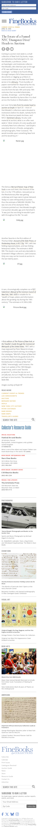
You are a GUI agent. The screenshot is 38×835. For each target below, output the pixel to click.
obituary (14, 82)
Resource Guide (7, 776)
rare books (7, 411)
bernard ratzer (9, 401)
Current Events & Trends (11, 27)
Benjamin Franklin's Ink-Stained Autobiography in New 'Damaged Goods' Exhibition (18, 592)
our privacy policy (14, 820)
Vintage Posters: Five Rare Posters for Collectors (18, 635)
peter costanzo (9, 409)
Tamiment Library (14, 118)
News (4, 771)
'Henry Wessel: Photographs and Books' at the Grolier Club (17, 532)
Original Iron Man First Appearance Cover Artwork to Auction (16, 639)
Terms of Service (9, 826)
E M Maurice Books (10, 472)
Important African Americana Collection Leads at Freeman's (18, 727)
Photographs (7, 500)
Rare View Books (9, 458)
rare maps (6, 414)
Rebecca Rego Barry (9, 30)
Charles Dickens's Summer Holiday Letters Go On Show (18, 583)
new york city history (12, 406)
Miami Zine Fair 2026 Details (11, 677)
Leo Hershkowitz (9, 396)
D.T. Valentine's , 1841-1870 (19, 292)
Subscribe (5, 757)
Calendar (5, 760)
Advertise (5, 782)
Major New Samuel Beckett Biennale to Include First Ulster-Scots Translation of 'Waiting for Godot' (18, 682)
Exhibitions (6, 551)
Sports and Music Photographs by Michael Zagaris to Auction (16, 537)
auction (5, 398)
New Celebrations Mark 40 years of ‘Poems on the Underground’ (18, 688)
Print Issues (6, 762)
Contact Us (5, 779)
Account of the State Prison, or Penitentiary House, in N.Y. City (19, 242)
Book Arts (6, 646)
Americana (6, 695)
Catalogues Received (9, 765)
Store (3, 773)
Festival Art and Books (11, 437)
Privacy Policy (32, 825)
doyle (4, 404)
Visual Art (6, 599)
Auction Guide (7, 768)
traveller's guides (10, 416)
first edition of (18, 344)
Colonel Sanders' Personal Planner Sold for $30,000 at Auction (17, 736)
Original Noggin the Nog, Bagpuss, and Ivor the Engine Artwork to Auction (17, 631)
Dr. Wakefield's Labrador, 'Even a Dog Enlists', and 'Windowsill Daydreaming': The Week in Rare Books (19, 543)
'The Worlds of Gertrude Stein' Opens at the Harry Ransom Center (17, 587)
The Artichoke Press (10, 483)
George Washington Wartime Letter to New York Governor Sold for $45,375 (18, 731)
